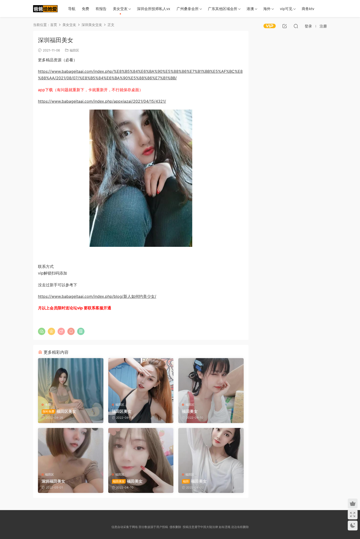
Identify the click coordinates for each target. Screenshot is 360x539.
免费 (85, 8)
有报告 (101, 8)
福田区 (74, 50)
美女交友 (120, 8)
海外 (267, 8)
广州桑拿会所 (188, 8)
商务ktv (308, 8)
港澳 (250, 8)
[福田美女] (211, 378)
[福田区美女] (70, 378)
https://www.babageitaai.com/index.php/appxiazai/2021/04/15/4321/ (102, 101)
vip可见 (286, 8)
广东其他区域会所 (222, 8)
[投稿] (284, 26)
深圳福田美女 (53, 481)
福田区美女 (59, 411)
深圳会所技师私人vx (153, 8)
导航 (71, 8)
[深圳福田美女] (70, 448)
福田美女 (190, 411)
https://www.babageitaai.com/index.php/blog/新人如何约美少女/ (97, 296)
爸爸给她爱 (45, 8)
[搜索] (295, 26)
